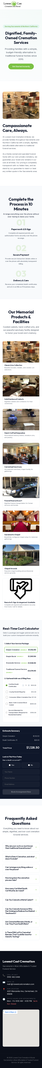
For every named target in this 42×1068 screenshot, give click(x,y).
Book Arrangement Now (21, 792)
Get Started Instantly (21, 66)
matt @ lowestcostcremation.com (20, 984)
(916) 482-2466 (13, 977)
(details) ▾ (23, 650)
